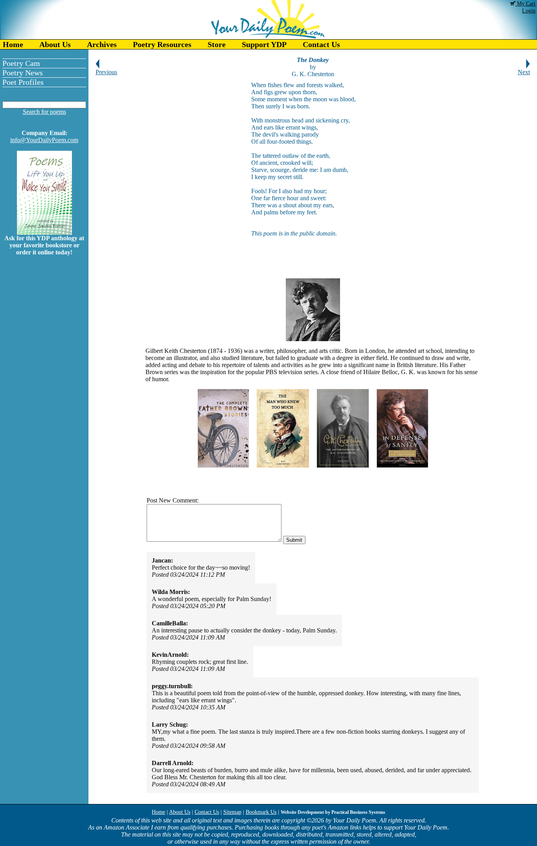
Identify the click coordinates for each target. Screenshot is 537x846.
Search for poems (44, 111)
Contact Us (321, 44)
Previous (106, 72)
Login (528, 11)
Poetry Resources (162, 44)
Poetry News (22, 72)
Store (217, 44)
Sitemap (232, 812)
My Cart (525, 4)
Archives (102, 44)
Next (524, 72)
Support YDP (264, 44)
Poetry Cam (21, 63)
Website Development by (333, 812)
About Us (55, 44)
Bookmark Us (261, 812)
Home (13, 44)
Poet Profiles (23, 82)
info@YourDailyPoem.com (44, 140)
